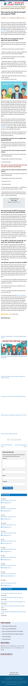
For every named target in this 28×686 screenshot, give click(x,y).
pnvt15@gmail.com (6, 551)
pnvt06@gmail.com (6, 527)
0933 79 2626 (5, 500)
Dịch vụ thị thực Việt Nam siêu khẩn (9, 433)
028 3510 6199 (12, 549)
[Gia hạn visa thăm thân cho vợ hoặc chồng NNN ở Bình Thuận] (14, 327)
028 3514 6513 (12, 541)
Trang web (5, 481)
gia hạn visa (4, 127)
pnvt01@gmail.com (6, 502)
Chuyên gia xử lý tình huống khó (12, 6)
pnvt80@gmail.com (6, 510)
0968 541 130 (5, 508)
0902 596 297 (5, 557)
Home (2, 6)
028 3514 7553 (12, 533)
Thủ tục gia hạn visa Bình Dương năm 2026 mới (12, 597)
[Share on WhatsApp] (8, 440)
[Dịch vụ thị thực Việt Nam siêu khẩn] (14, 425)
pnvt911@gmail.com (7, 543)
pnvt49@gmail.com (6, 567)
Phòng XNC (21, 678)
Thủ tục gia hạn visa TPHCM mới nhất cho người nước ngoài (13, 612)
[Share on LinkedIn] (20, 440)
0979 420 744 (5, 533)
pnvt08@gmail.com (6, 535)
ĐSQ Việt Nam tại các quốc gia (14, 677)
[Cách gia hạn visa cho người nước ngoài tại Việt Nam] (14, 388)
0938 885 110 (5, 573)
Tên (4, 469)
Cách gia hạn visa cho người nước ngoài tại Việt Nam (13, 396)
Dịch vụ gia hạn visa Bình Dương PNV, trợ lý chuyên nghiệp (12, 606)
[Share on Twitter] (13, 440)
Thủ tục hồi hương (18, 679)
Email (4, 475)
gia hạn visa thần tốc (21, 295)
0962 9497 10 (5, 516)
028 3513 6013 (12, 516)
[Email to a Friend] (15, 440)
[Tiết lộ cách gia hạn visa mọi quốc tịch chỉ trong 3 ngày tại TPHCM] (14, 347)
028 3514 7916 (12, 525)
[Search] (26, 3)
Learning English (9, 679)
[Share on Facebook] (10, 440)
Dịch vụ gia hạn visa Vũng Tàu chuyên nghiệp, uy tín (13, 601)
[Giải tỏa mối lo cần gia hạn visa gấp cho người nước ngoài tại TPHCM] (14, 367)
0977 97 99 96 (5, 583)
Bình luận (5, 458)
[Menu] (2, 3)
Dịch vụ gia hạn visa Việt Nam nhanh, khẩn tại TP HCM (13, 415)
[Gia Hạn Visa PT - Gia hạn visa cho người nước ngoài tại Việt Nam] (14, 3)
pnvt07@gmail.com (6, 519)
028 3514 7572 (12, 500)
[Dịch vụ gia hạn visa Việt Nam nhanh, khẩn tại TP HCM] (14, 406)
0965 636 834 (5, 549)
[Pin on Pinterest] (17, 440)
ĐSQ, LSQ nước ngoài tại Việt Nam (11, 678)
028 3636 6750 (12, 508)
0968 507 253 (5, 541)
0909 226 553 (5, 525)
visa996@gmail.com (7, 585)
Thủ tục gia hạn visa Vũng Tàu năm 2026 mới (11, 593)
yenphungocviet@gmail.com (8, 576)
